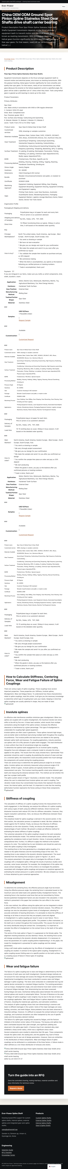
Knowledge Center (9, 59)
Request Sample (24, 320)
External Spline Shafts (43, 1120)
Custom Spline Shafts (43, 1118)
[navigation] (54, 1166)
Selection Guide (7, 1150)
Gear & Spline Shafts (43, 1125)
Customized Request (26, 339)
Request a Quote (16, 1088)
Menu (63, 6)
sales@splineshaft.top (9, 1129)
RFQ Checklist (7, 1152)
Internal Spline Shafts (43, 1123)
